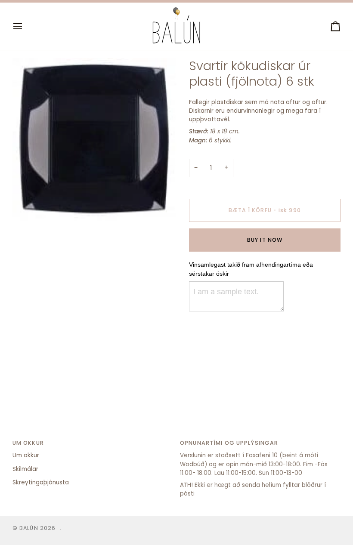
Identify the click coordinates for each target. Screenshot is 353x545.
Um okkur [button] (28, 442)
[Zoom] (28, 205)
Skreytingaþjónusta (40, 482)
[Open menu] (25, 26)
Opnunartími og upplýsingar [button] (229, 442)
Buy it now (264, 239)
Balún (28, 528)
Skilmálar (25, 469)
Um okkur (25, 455)
